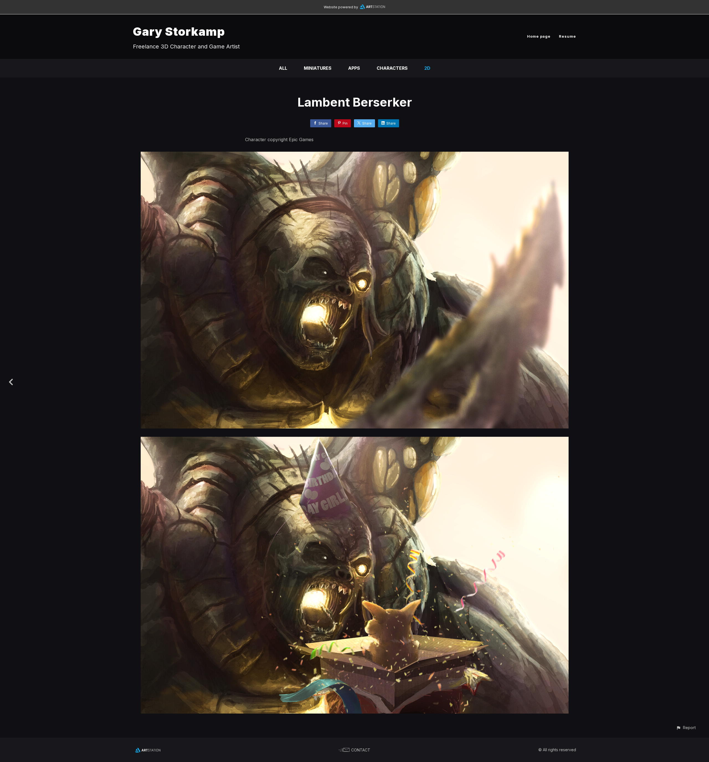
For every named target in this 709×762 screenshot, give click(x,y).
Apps (354, 68)
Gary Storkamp (179, 31)
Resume (567, 36)
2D (427, 68)
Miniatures (318, 68)
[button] (686, 727)
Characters (392, 68)
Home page (539, 36)
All (283, 68)
